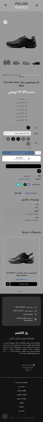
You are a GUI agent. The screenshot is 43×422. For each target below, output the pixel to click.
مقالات (22, 403)
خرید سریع (23, 166)
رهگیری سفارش (21, 391)
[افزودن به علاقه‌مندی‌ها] (39, 171)
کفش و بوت (27, 75)
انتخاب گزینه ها (23, 284)
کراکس (8, 351)
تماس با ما (21, 411)
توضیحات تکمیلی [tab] (31, 193)
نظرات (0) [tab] (18, 193)
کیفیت (36, 133)
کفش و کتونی (34, 75)
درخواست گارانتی (21, 395)
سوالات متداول (21, 399)
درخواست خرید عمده (22, 382)
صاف (29, 147)
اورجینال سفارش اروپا (32, 214)
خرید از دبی (21, 387)
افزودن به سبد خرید (18, 153)
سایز (36, 143)
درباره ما (21, 407)
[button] (5, 22)
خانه (39, 75)
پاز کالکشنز (18, 418)
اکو (22, 75)
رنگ (36, 127)
